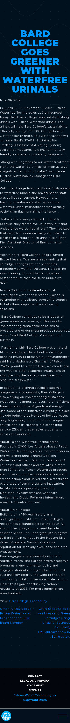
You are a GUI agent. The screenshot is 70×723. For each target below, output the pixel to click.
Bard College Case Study (28, 601)
